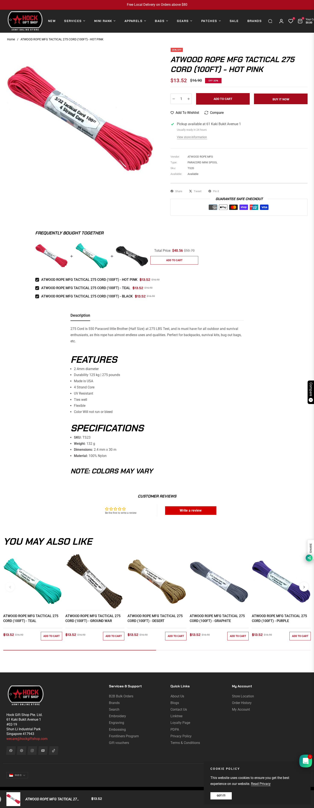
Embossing (117, 729)
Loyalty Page (180, 723)
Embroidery (117, 716)
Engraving (116, 723)
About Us (177, 696)
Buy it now (281, 99)
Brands (114, 703)
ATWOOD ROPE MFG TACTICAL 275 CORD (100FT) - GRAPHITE (217, 618)
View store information (192, 137)
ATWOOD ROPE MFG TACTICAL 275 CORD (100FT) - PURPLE (279, 618)
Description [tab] (80, 315)
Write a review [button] (191, 510)
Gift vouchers (119, 743)
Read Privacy (261, 784)
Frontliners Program (124, 736)
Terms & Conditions (185, 743)
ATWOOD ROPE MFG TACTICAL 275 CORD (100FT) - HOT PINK (89, 280)
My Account (241, 709)
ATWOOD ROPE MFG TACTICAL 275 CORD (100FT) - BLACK (87, 296)
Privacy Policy (181, 736)
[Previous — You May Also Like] (10, 586)
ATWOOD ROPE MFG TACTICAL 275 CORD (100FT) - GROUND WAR (92, 618)
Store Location (243, 696)
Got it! (221, 795)
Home (11, 39)
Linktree (176, 716)
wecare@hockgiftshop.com (26, 739)
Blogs (174, 703)
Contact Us (178, 709)
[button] (271, 21)
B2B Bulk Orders (121, 696)
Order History (242, 703)
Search (114, 709)
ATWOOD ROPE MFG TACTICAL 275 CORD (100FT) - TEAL (85, 288)
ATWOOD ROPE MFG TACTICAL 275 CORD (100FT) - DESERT (155, 618)
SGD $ (18, 775)
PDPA (174, 729)
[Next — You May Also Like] (304, 586)
